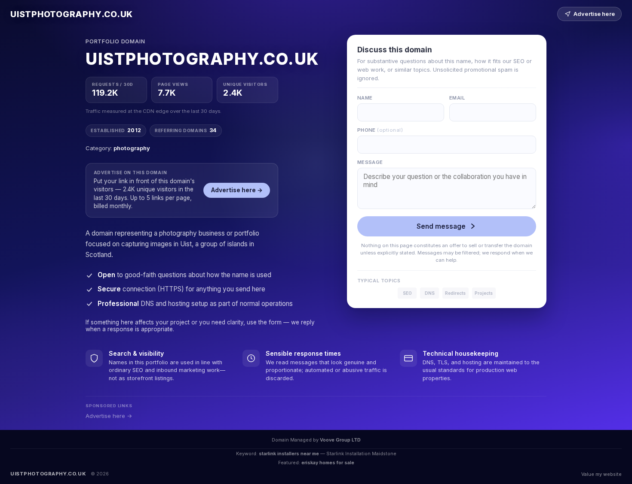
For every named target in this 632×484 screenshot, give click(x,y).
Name (365, 98)
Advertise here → (237, 190)
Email (457, 98)
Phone (380, 130)
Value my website (601, 474)
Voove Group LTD (340, 440)
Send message (441, 226)
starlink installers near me (289, 454)
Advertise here (594, 14)
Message (370, 162)
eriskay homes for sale (327, 463)
